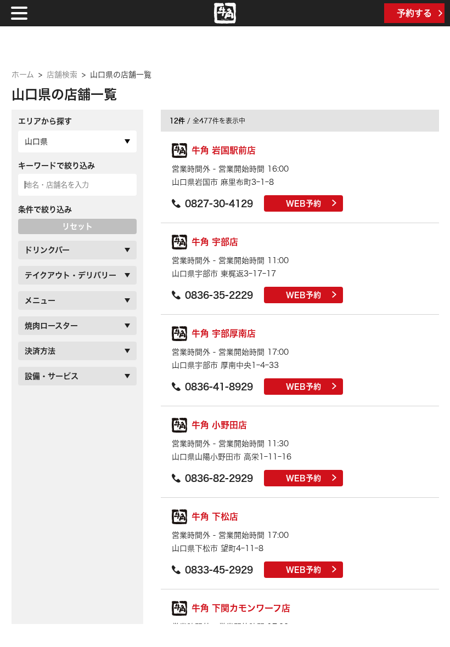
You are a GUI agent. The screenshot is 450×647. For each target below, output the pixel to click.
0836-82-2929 (219, 478)
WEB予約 (303, 203)
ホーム (23, 74)
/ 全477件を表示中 (207, 120)
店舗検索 (62, 74)
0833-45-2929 (219, 569)
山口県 (36, 141)
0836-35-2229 (219, 295)
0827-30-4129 (219, 203)
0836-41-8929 (219, 386)
